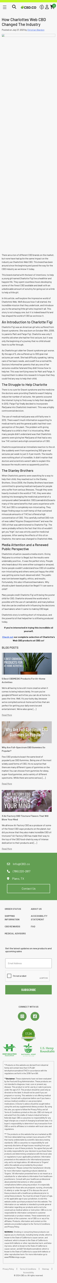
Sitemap (45, 1269)
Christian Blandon (35, 29)
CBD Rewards (12, 926)
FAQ (33, 926)
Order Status (13, 908)
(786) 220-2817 (21, 871)
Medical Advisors (15, 933)
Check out (7, 637)
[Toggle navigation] (4, 7)
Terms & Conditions (28, 1269)
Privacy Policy (8, 1269)
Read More (7, 714)
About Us (36, 908)
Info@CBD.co (21, 864)
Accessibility (28, 1272)
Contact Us (29, 888)
